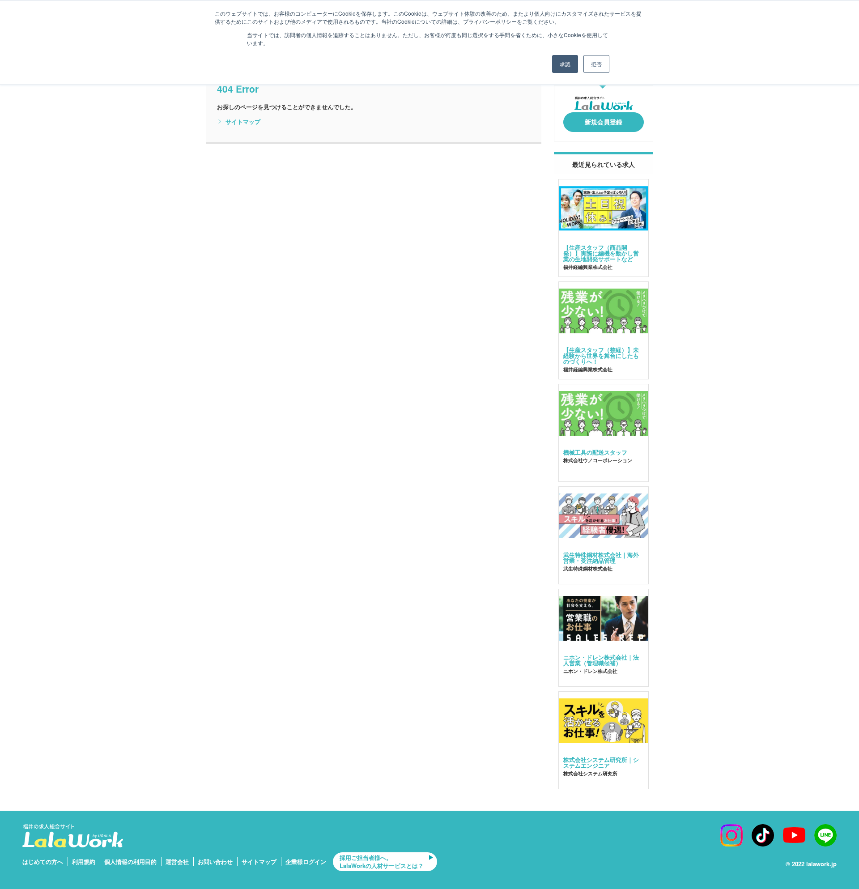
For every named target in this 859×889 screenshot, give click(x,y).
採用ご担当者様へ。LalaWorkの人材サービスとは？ (382, 861)
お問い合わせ (215, 861)
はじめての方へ (42, 861)
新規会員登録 (603, 121)
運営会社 (177, 861)
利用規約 (83, 861)
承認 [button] (565, 64)
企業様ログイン (305, 861)
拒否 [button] (596, 64)
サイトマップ (242, 122)
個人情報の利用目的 (130, 861)
